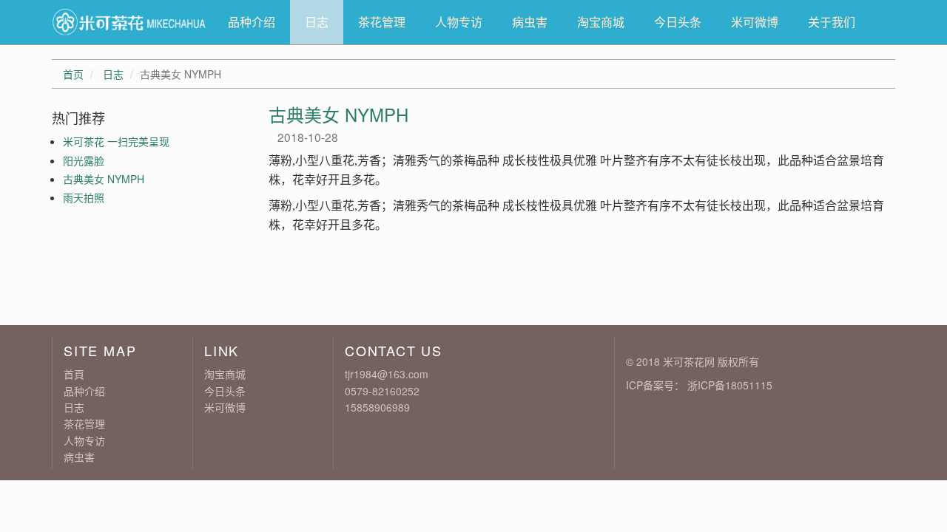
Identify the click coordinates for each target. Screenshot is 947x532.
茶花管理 (381, 21)
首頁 (74, 373)
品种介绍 (251, 21)
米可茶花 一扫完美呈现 (116, 141)
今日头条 (677, 21)
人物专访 (458, 21)
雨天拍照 (83, 197)
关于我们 (831, 21)
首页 (73, 73)
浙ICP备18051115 (729, 385)
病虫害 (529, 21)
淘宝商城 (600, 21)
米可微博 (754, 21)
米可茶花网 (689, 361)
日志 (316, 21)
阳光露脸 (83, 160)
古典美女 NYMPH (103, 178)
